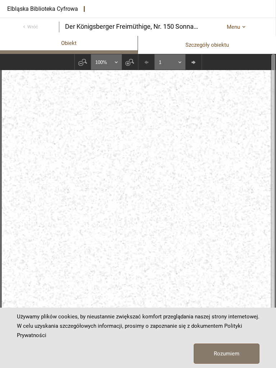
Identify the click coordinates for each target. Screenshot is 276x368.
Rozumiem (226, 353)
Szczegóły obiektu (207, 45)
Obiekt (69, 43)
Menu (233, 27)
